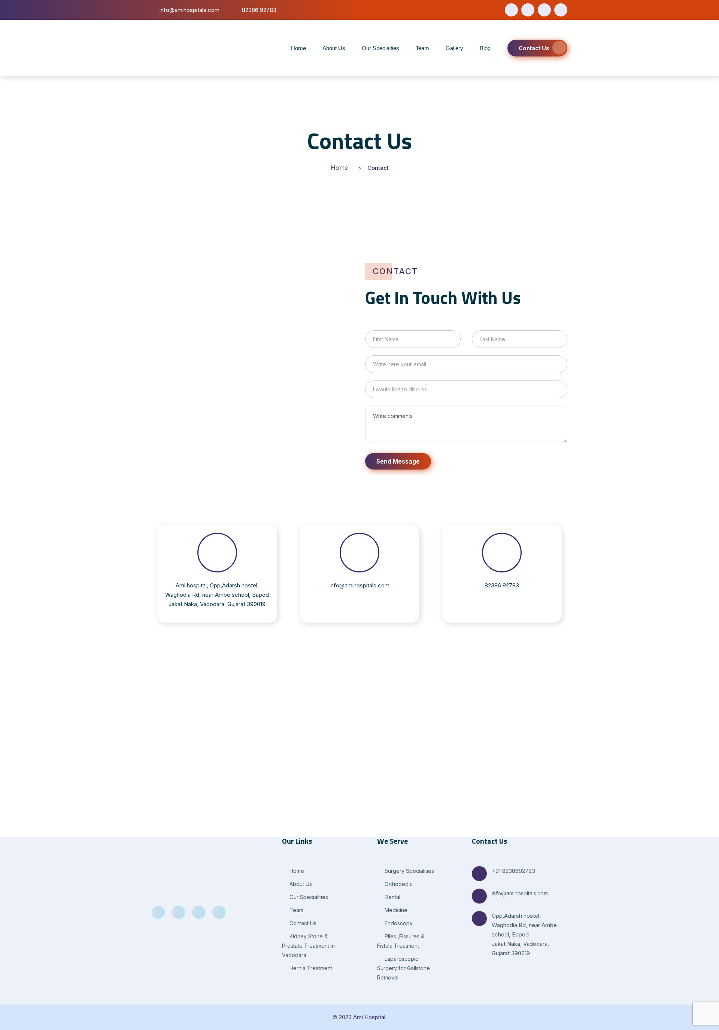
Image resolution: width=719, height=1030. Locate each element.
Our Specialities (308, 897)
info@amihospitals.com (520, 893)
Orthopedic (398, 884)
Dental (391, 897)
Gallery (454, 48)
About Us (333, 48)
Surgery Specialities (408, 871)
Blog (485, 48)
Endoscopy (398, 923)
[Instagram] (560, 9)
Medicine (395, 910)
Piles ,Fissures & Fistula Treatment (400, 941)
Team (422, 48)
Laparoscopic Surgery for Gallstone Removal (403, 968)
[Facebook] (511, 9)
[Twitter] (527, 9)
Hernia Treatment (310, 968)
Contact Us (534, 48)
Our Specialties (380, 48)
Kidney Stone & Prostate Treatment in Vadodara (308, 945)
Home (298, 48)
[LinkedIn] (544, 9)
